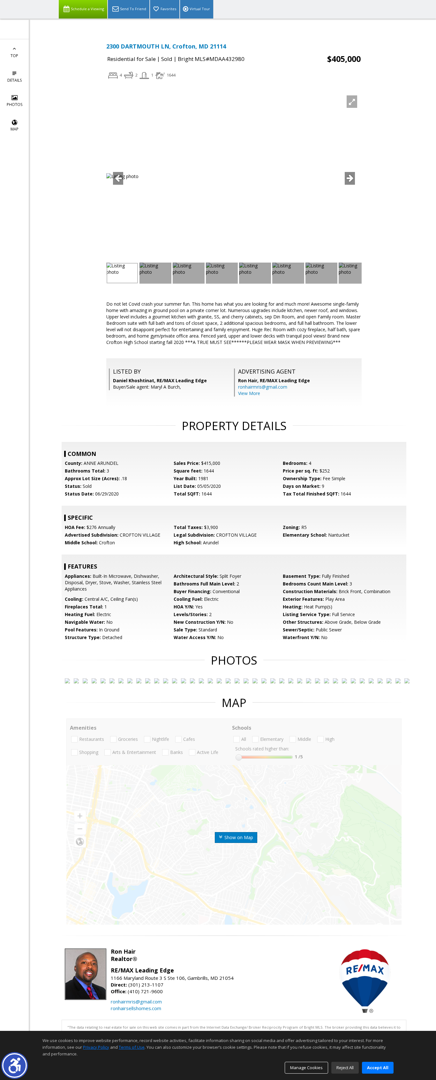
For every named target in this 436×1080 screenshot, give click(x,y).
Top (14, 55)
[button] (14, 1065)
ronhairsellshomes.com (136, 1008)
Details (14, 80)
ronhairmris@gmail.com (262, 387)
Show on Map (238, 837)
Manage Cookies (306, 1067)
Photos (14, 104)
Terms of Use (132, 1047)
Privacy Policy (96, 1047)
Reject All (345, 1067)
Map (15, 129)
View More (249, 393)
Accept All (377, 1067)
